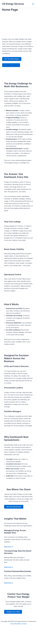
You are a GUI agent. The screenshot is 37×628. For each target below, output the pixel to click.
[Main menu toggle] (33, 4)
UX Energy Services (13, 3)
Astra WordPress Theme (18, 624)
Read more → (8, 546)
